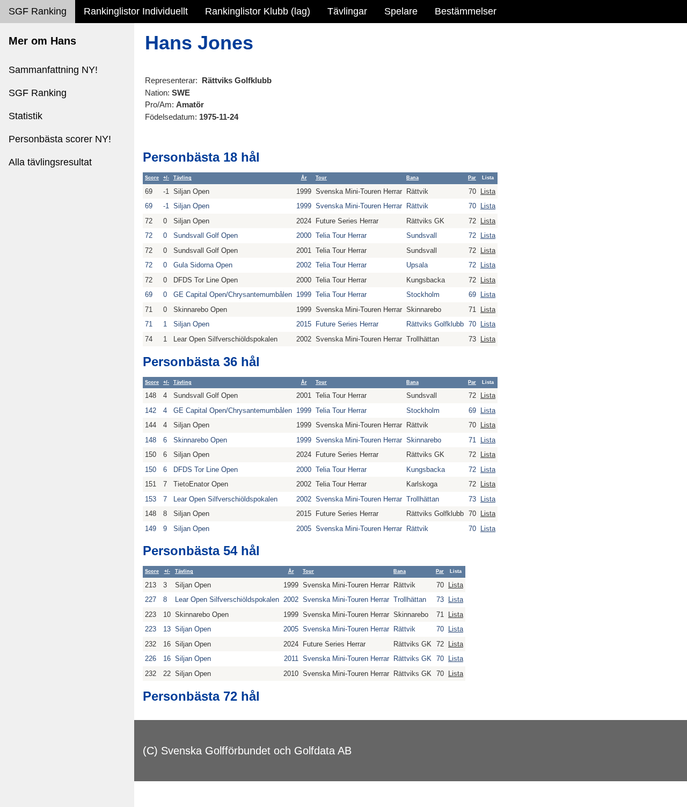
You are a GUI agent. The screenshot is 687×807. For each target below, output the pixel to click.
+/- (166, 177)
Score (152, 177)
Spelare (401, 11)
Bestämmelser (465, 11)
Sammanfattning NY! (53, 69)
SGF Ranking (38, 11)
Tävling (182, 177)
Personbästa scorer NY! (60, 139)
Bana (412, 177)
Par (472, 177)
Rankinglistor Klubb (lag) (257, 11)
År (304, 177)
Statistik (25, 116)
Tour (321, 177)
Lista (487, 191)
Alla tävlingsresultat (50, 162)
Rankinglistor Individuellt (136, 11)
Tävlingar (347, 11)
